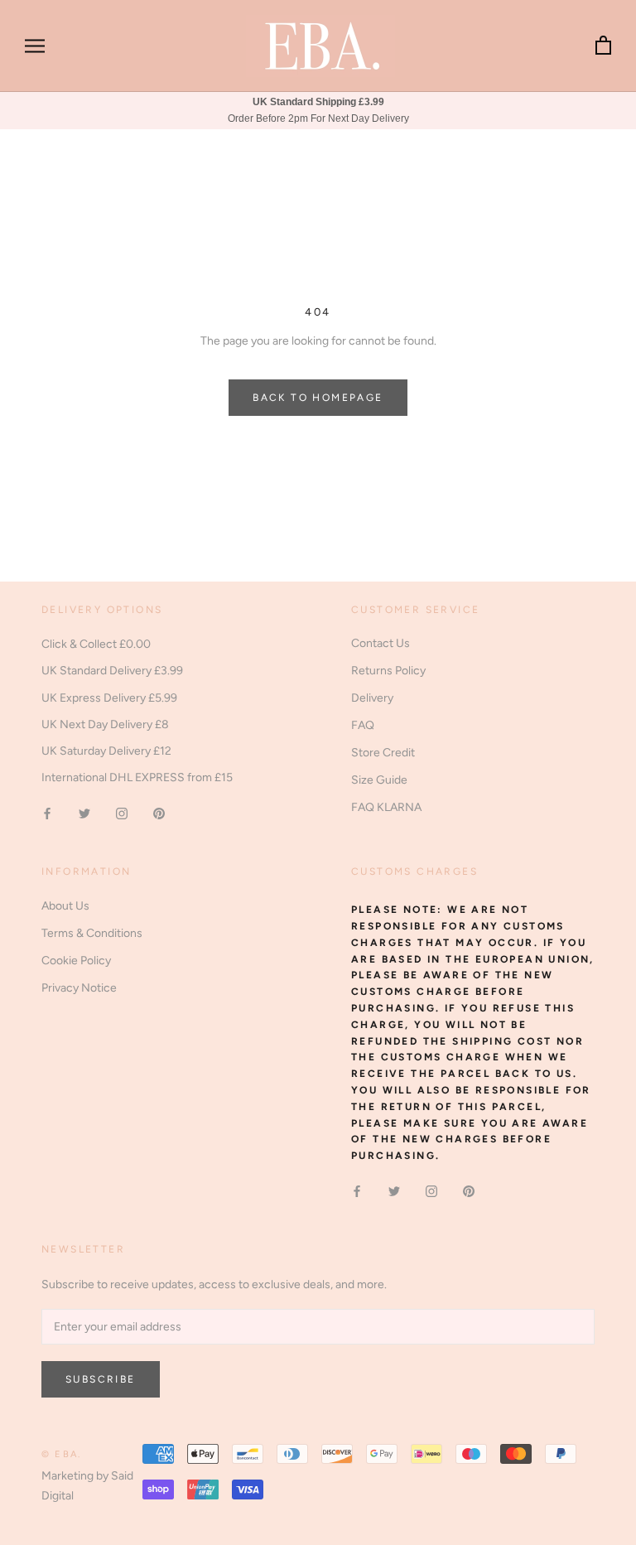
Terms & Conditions (91, 933)
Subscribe (100, 1379)
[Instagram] (122, 813)
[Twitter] (84, 813)
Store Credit (383, 753)
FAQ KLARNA (386, 807)
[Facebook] (47, 813)
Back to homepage (318, 397)
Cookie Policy (76, 961)
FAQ (362, 725)
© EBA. (61, 1454)
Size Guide (379, 780)
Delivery (372, 698)
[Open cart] (603, 46)
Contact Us (380, 643)
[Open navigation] (35, 46)
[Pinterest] (159, 813)
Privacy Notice (79, 988)
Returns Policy (388, 671)
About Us (65, 906)
